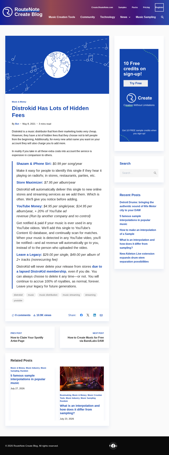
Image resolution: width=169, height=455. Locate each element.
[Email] (101, 315)
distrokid (18, 295)
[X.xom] (88, 315)
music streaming (71, 295)
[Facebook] (81, 315)
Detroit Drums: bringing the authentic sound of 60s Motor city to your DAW (138, 206)
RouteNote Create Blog (28, 12)
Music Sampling (146, 17)
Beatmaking (65, 395)
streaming (90, 295)
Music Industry (33, 368)
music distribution (48, 295)
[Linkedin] (94, 315)
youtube (18, 300)
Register (159, 7)
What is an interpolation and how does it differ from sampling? (80, 409)
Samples (122, 7)
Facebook (113, 445)
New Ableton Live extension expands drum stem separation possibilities (137, 257)
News (123, 17)
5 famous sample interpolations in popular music (28, 379)
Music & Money (19, 102)
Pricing (146, 7)
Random (24, 371)
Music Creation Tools (62, 17)
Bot (17, 123)
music (31, 295)
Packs (135, 7)
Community (87, 17)
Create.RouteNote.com (102, 7)
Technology (107, 17)
